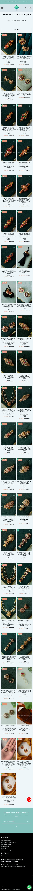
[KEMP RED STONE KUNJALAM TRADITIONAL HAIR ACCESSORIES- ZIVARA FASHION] (24, 256)
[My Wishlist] (28, 8)
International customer (6, 844)
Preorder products (5, 852)
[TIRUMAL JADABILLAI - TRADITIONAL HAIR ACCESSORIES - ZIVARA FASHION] (24, 644)
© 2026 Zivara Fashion (6, 889)
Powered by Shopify (16, 889)
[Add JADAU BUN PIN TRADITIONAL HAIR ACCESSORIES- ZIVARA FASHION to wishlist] (29, 669)
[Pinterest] (16, 827)
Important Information (6, 840)
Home (8, 20)
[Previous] (1, 2)
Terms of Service (5, 853)
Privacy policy (4, 855)
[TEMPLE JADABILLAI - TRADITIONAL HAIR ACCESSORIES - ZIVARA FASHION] (8, 540)
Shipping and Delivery (6, 850)
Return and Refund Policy (6, 846)
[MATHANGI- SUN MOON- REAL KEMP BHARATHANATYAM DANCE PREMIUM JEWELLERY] (24, 79)
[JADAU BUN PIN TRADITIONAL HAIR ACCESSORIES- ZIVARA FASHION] (24, 678)
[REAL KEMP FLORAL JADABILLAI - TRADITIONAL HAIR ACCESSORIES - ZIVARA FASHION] (24, 574)
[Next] (31, 2)
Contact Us (3, 848)
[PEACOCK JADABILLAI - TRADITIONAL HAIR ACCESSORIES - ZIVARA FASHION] (24, 504)
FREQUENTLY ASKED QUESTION (8, 842)
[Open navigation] (6, 8)
